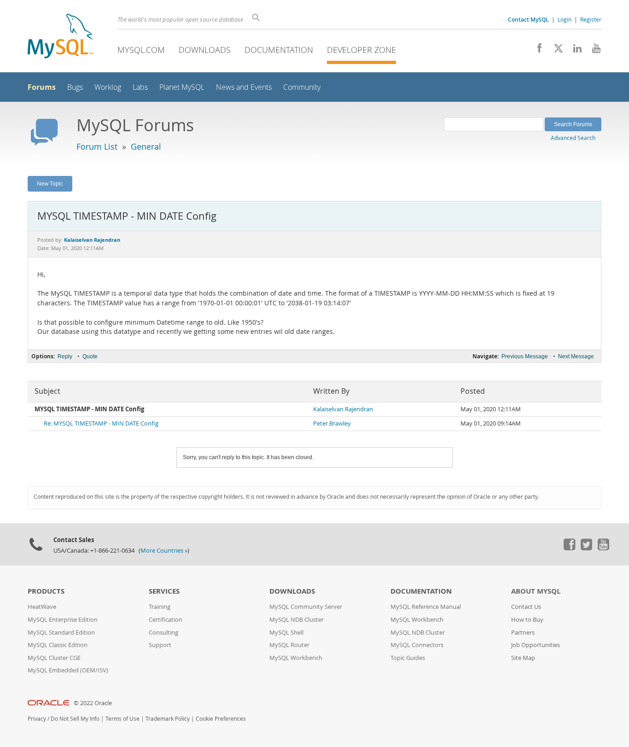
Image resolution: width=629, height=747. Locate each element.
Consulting (163, 632)
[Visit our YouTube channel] (592, 51)
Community (301, 87)
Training (159, 607)
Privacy (37, 718)
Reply (65, 356)
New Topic (50, 183)
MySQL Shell (286, 632)
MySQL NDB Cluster (296, 620)
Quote (90, 356)
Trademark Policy (168, 718)
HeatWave (42, 607)
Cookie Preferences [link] (221, 718)
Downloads (205, 49)
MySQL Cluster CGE (54, 658)
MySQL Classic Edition (57, 645)
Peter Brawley (332, 423)
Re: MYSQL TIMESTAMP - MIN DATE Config (101, 423)
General (146, 146)
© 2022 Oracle (93, 703)
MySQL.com (141, 49)
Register (590, 19)
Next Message (576, 356)
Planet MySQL (181, 87)
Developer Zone (361, 49)
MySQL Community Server (305, 607)
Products (46, 591)
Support (160, 645)
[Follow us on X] (555, 51)
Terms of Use (122, 718)
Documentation (279, 49)
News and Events (244, 87)
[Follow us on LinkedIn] (573, 51)
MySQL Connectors (416, 645)
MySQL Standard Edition (61, 632)
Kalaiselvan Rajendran (343, 409)
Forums (42, 87)
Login (564, 19)
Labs (140, 87)
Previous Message (524, 356)
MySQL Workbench (295, 658)
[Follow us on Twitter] (586, 548)
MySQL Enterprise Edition (63, 620)
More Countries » (163, 550)
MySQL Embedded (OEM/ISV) (68, 670)
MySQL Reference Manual (425, 607)
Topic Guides (407, 658)
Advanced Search (573, 137)
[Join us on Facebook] (536, 51)
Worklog (107, 87)
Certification (165, 620)
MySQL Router (289, 645)
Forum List (96, 146)
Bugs (75, 87)
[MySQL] (60, 37)
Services (164, 591)
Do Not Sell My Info (75, 718)
